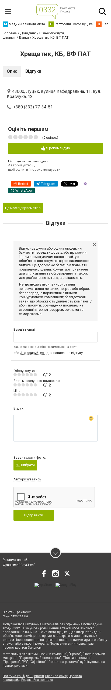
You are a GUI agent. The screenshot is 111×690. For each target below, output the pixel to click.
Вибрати (27, 465)
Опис (12, 71)
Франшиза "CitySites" (19, 565)
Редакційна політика (37, 680)
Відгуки (33, 71)
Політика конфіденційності (23, 676)
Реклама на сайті (16, 560)
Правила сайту (56, 676)
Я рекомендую (57, 148)
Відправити (33, 515)
